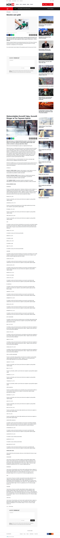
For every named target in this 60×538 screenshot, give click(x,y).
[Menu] (43, 4)
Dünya (28, 4)
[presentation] (10, 8)
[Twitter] (9, 35)
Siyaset (31, 4)
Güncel (17, 4)
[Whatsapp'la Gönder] (13, 35)
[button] (32, 35)
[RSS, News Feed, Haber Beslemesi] (52, 534)
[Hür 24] (10, 4)
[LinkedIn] (11, 35)
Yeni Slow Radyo (30, 530)
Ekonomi (24, 4)
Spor (21, 4)
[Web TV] (50, 0)
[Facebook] (7, 35)
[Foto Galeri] (52, 0)
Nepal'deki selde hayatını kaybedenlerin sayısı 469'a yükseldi (27, 8)
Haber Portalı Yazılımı (11, 536)
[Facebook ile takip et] (48, 534)
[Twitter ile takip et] (50, 534)
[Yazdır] (30, 35)
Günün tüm (50, 8)
